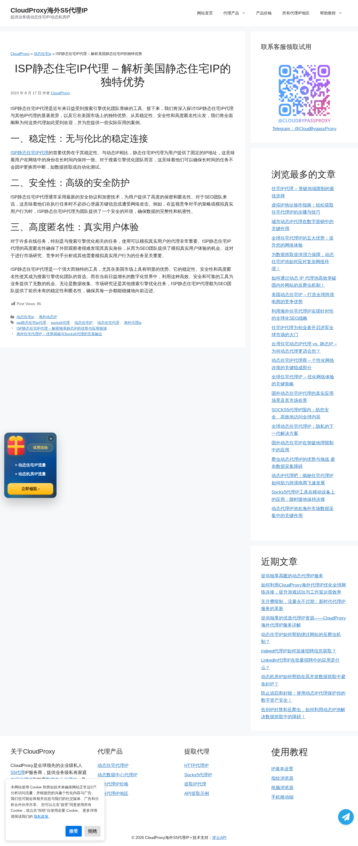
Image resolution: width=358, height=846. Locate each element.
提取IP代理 (195, 784)
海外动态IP (48, 317)
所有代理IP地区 (296, 13)
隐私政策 (41, 816)
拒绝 (92, 831)
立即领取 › (30, 488)
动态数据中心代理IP (117, 774)
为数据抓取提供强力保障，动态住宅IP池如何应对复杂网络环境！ (303, 261)
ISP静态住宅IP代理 (29, 152)
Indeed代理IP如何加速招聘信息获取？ (298, 651)
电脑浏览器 (282, 787)
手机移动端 (282, 797)
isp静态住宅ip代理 (31, 322)
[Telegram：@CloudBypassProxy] (346, 817)
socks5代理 (60, 322)
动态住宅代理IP (112, 765)
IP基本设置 (282, 768)
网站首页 (205, 13)
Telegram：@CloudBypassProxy (304, 128)
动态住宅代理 (108, 322)
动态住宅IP (83, 322)
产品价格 (264, 13)
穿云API (219, 837)
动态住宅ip (42, 54)
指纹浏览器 (282, 778)
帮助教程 (328, 13)
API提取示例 (196, 793)
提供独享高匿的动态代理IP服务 (292, 575)
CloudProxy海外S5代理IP (49, 10)
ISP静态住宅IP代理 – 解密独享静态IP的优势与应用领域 (62, 328)
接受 (73, 831)
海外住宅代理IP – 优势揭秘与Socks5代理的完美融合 (59, 334)
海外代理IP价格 (112, 784)
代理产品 (231, 13)
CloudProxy (20, 54)
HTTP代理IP (196, 765)
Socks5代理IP (198, 774)
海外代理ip (133, 322)
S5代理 (17, 772)
